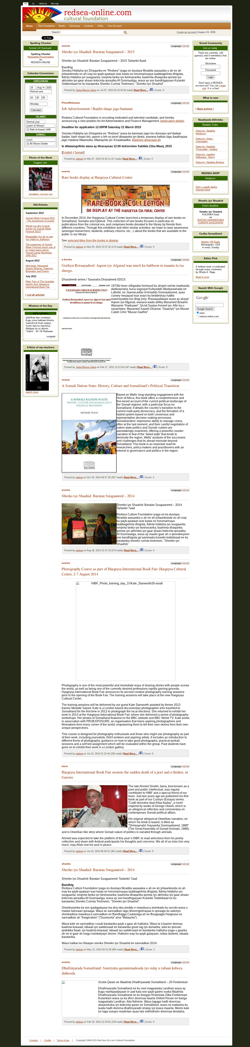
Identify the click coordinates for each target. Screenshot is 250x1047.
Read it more (202, 277)
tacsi (65, 766)
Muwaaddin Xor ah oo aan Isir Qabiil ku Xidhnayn (39, 238)
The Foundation (46, 26)
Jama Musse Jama (86, 90)
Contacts (33, 1040)
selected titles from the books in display (93, 240)
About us (43, 3)
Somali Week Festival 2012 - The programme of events (40, 219)
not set (185, 46)
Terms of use (63, 1040)
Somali (79, 152)
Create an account (186, 32)
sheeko (66, 863)
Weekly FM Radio (210, 242)
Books (62, 26)
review (66, 379)
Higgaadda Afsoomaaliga (40, 56)
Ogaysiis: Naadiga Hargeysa (205, 132)
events (66, 45)
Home (29, 26)
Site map (55, 3)
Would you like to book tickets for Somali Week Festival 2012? (38, 229)
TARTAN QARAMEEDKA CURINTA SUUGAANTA (210, 221)
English (67, 152)
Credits (47, 1040)
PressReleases (71, 102)
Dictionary (74, 26)
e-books (67, 259)
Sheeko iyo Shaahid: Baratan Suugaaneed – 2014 (98, 495)
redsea (79, 158)
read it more (32, 392)
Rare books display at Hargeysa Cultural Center (97, 177)
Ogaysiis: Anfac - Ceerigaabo (205, 140)
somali (185, 260)
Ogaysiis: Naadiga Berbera (210, 162)
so (33, 3)
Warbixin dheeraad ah (146, 140)
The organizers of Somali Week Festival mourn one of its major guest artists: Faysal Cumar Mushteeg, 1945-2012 (40, 250)
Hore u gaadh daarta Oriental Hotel (206, 188)
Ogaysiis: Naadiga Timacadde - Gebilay (207, 148)
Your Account (114, 26)
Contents (89, 26)
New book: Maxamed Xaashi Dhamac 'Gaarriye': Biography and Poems (40, 268)
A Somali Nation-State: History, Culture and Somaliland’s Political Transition (120, 385)
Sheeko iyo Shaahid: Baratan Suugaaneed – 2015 (98, 51)
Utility (100, 26)
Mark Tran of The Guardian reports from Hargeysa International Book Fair (40, 284)
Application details (172, 120)
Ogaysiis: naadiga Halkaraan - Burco (205, 156)
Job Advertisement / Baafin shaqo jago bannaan (97, 108)
